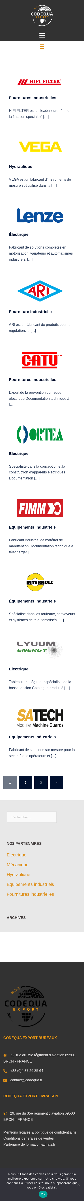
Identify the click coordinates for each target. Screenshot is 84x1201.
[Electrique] (40, 434)
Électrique (18, 234)
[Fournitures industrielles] (40, 82)
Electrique (18, 453)
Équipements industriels (32, 601)
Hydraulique (20, 166)
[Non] (78, 1184)
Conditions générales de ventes (28, 1138)
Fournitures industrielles (32, 98)
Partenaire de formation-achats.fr (29, 1144)
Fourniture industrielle (30, 312)
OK (43, 1194)
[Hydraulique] (40, 147)
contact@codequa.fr (26, 1080)
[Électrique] (40, 215)
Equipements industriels (32, 527)
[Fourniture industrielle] (40, 291)
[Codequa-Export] (42, 15)
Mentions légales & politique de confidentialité (39, 1132)
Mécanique (17, 864)
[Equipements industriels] (40, 508)
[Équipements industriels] (40, 582)
